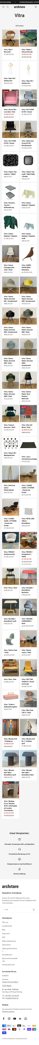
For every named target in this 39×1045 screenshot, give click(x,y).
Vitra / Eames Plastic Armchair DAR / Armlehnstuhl (28, 299)
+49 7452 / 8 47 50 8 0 (12, 995)
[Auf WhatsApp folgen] (25, 1018)
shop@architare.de (12, 998)
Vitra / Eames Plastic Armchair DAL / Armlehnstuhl (10, 299)
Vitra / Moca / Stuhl (10, 588)
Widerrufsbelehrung (9, 941)
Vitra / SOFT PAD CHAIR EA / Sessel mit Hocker (28, 681)
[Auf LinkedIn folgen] (20, 1018)
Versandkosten (7, 955)
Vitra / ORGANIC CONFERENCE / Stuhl (27, 621)
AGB (3, 937)
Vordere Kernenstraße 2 (10, 982)
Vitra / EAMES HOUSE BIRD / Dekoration (26, 267)
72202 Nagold (6, 986)
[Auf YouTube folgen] (14, 1018)
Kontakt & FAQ (7, 926)
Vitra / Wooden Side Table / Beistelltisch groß (10, 772)
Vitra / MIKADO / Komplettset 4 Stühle (27, 554)
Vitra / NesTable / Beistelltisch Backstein (28, 590)
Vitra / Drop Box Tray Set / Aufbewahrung (9, 205)
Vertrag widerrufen (8, 965)
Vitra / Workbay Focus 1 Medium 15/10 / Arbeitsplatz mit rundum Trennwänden (10, 805)
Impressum (6, 933)
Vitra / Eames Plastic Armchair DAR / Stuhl (27, 330)
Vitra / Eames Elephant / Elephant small (28, 236)
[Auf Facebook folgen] (3, 1018)
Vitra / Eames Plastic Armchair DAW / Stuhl (9, 394)
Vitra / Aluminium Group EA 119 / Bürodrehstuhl (28, 143)
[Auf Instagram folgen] (9, 1018)
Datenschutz (6, 945)
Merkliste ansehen (8, 1011)
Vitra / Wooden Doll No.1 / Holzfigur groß (28, 741)
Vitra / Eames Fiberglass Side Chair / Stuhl (9, 267)
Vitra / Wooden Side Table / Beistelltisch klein (28, 772)
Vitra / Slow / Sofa (10, 679)
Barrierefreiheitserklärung (9, 959)
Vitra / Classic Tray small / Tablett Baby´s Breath (28, 174)
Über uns (5, 922)
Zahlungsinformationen (9, 950)
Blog (3, 930)
